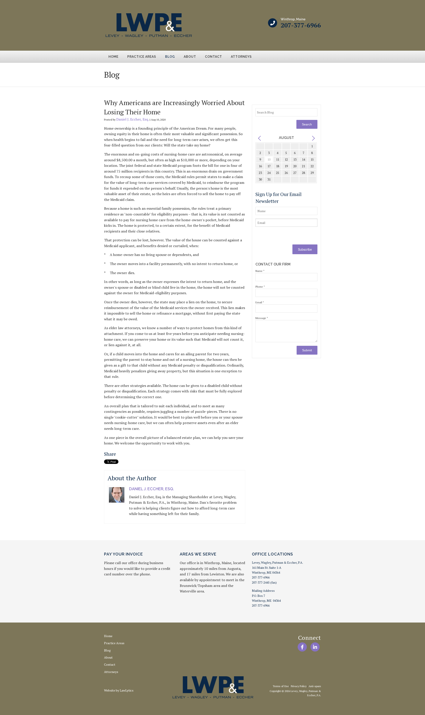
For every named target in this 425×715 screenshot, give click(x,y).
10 (268, 159)
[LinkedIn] (315, 646)
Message (261, 318)
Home (113, 56)
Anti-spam (315, 686)
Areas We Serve (198, 554)
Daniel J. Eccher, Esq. (132, 119)
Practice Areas (141, 56)
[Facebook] (302, 646)
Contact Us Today (301, 74)
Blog (170, 56)
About (190, 56)
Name (260, 271)
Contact (213, 56)
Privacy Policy (299, 686)
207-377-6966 (301, 25)
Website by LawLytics (118, 690)
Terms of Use (281, 686)
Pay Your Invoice (123, 554)
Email (259, 302)
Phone (260, 286)
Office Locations (272, 554)
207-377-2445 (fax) (264, 582)
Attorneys (241, 56)
